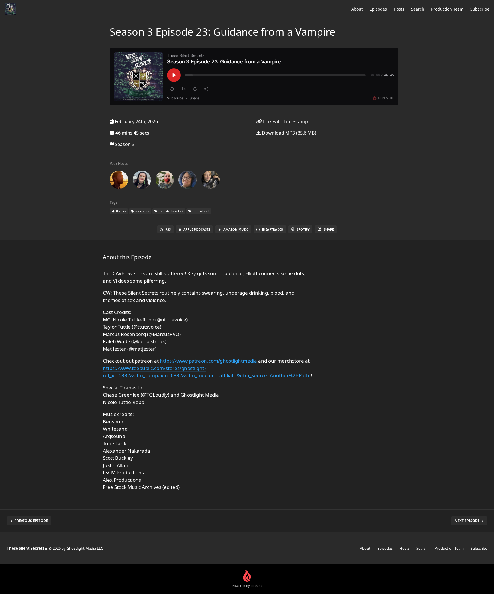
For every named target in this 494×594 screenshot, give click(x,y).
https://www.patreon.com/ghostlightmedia (208, 360)
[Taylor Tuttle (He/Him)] (119, 181)
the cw (120, 211)
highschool (200, 211)
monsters (141, 211)
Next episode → (469, 520)
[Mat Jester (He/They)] (210, 181)
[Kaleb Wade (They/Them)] (187, 181)
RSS (168, 229)
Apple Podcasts (196, 229)
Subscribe (479, 9)
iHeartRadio (272, 229)
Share (329, 229)
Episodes (378, 9)
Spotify (303, 229)
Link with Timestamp (285, 121)
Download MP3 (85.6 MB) (288, 133)
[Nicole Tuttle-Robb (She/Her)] (142, 181)
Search (417, 9)
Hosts (399, 9)
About (357, 9)
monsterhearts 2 (170, 211)
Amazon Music (235, 229)
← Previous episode (29, 520)
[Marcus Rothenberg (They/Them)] (165, 181)
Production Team (447, 9)
